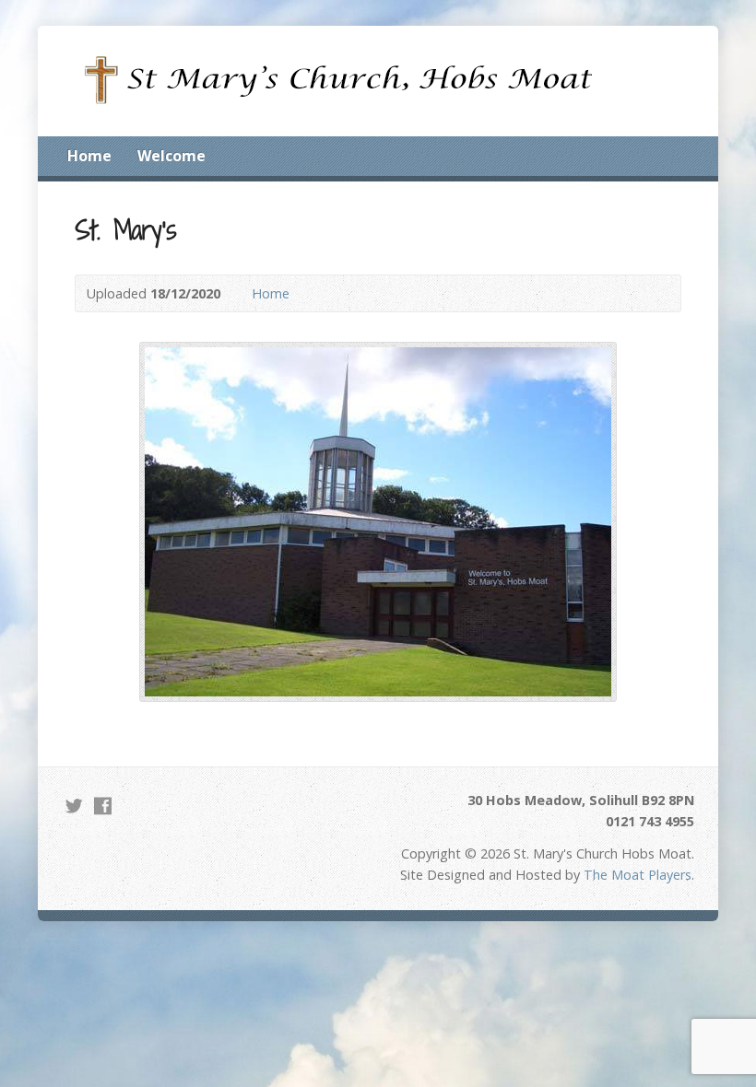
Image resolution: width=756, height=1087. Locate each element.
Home (89, 156)
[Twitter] (74, 805)
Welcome (171, 156)
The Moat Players (637, 874)
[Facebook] (103, 805)
